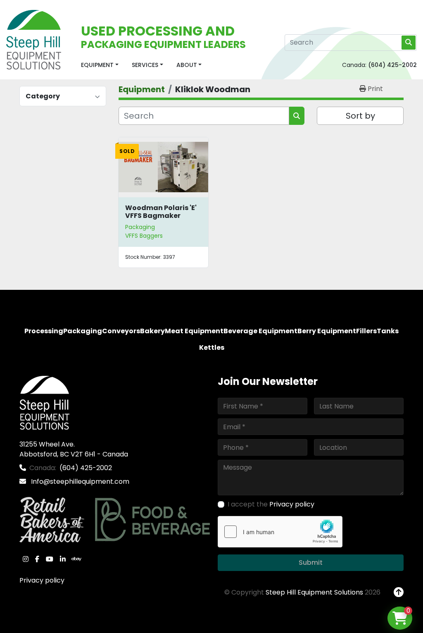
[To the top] (399, 592)
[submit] (409, 43)
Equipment (97, 65)
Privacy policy (41, 580)
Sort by (360, 116)
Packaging (140, 227)
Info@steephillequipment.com (79, 481)
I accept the (271, 504)
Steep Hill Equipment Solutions (314, 592)
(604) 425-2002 (392, 65)
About (186, 65)
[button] (100, 65)
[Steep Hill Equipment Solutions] (44, 402)
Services (145, 65)
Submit (311, 562)
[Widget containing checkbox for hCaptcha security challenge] (280, 531)
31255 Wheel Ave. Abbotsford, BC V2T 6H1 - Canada (73, 449)
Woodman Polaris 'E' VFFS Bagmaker (161, 211)
